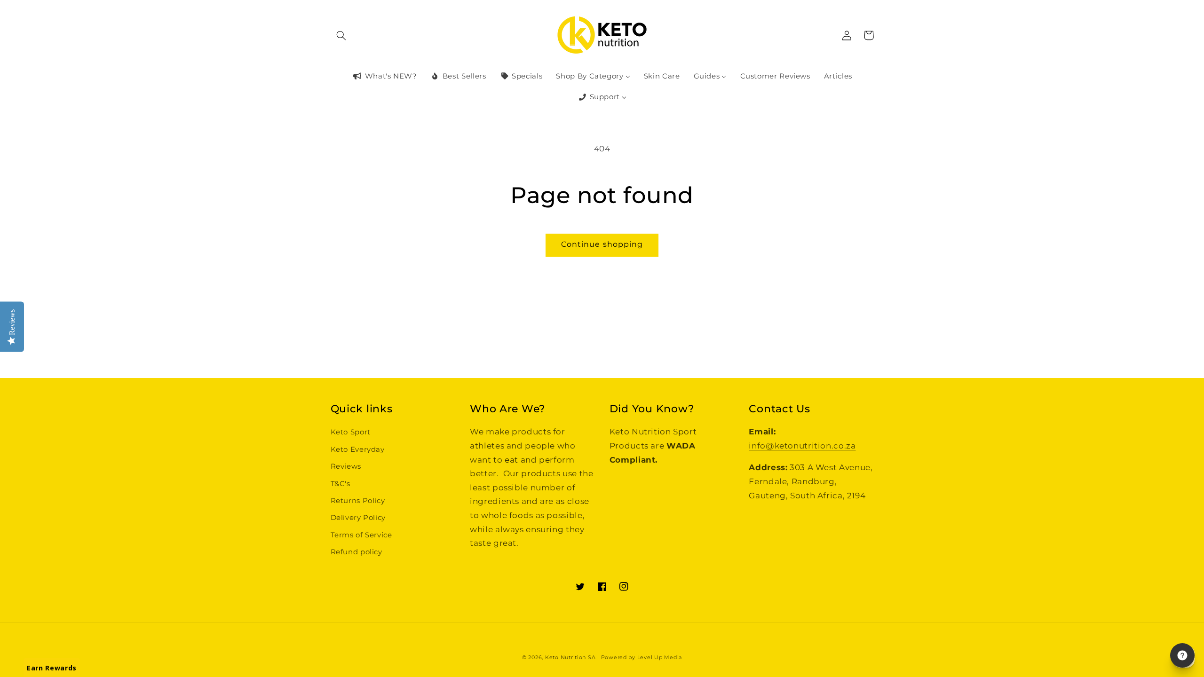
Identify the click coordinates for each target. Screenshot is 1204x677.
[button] (341, 35)
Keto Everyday (358, 449)
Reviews (346, 466)
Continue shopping (602, 244)
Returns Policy (358, 500)
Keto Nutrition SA (570, 657)
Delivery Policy (358, 517)
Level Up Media (659, 657)
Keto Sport (351, 432)
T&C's (340, 484)
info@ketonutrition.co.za (802, 445)
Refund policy (356, 552)
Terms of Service (361, 535)
